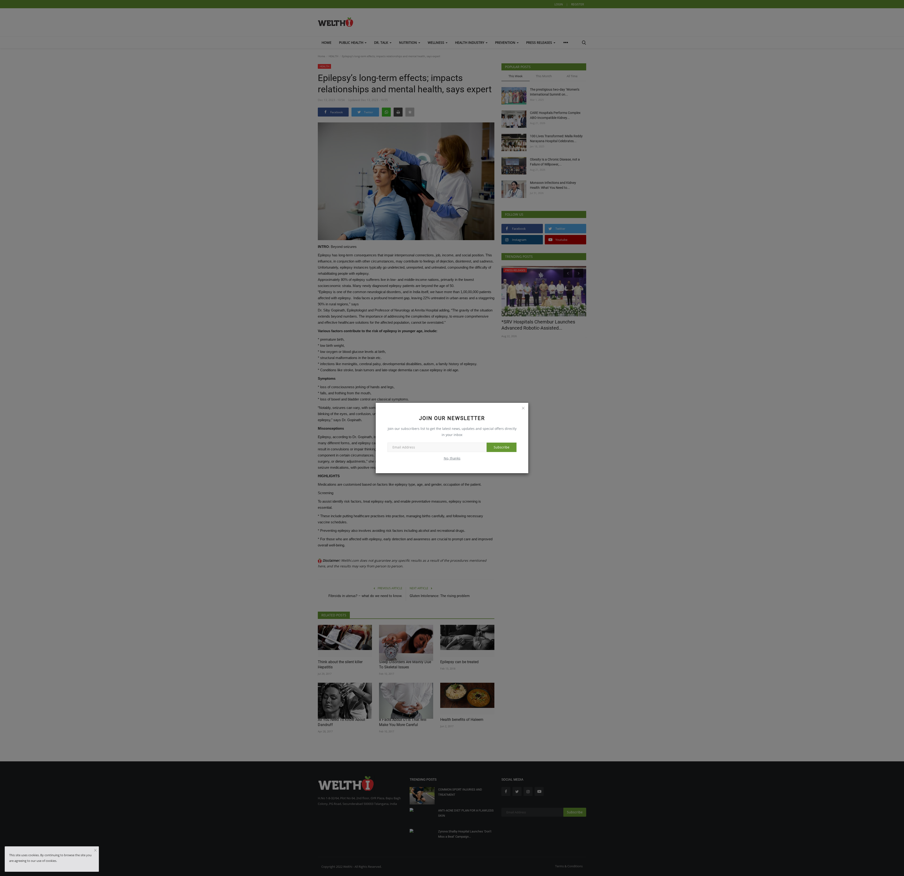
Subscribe (501, 447)
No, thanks (452, 458)
